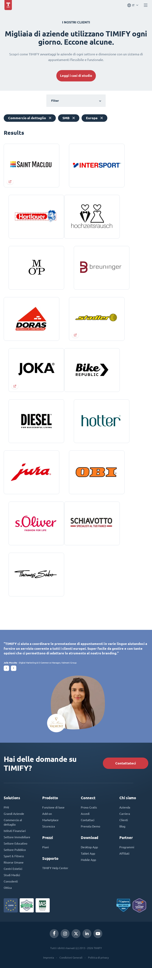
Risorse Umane (14, 862)
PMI (6, 807)
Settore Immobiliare (17, 837)
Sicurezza (48, 826)
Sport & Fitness (14, 856)
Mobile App (88, 859)
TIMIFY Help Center (55, 868)
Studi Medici (12, 875)
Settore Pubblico (15, 849)
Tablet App (88, 853)
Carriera (124, 813)
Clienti (123, 820)
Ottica (8, 887)
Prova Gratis (89, 807)
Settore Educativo (15, 843)
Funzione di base (53, 807)
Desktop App (89, 847)
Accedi (85, 813)
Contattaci (87, 820)
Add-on (47, 813)
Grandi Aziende (14, 813)
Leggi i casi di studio (76, 76)
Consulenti (11, 881)
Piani (45, 847)
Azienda (124, 807)
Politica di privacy (98, 957)
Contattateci (125, 763)
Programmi (126, 847)
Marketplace (50, 820)
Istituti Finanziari (15, 830)
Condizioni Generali (71, 957)
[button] (6, 668)
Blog (122, 826)
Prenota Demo (90, 826)
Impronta (48, 957)
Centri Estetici (13, 868)
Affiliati (124, 853)
